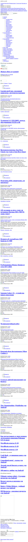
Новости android (7, 52)
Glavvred (10, 95)
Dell (1, 255)
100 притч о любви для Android (12, 470)
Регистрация (3, 539)
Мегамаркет (6, 60)
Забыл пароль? (10, 539)
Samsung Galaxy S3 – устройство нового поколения (12, 294)
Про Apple (5, 47)
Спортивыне (9, 27)
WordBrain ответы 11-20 (9, 446)
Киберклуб (3, 66)
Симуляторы (9, 30)
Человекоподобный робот (10, 324)
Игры (5, 8)
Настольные (9, 25)
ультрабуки (5, 255)
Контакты (6, 3)
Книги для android (7, 48)
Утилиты (8, 46)
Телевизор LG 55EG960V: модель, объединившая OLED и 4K (13, 121)
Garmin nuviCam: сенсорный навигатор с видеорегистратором (13, 92)
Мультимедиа (9, 42)
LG (1, 141)
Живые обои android (8, 9)
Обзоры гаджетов (7, 53)
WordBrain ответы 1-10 (9, 449)
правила (17, 531)
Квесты (7, 23)
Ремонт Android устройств (12, 58)
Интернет (8, 41)
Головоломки (9, 35)
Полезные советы (10, 57)
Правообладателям (5, 526)
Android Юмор (6, 54)
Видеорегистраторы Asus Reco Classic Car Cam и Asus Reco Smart (13, 151)
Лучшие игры (10, 8)
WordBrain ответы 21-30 (10, 443)
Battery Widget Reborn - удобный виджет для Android (13, 487)
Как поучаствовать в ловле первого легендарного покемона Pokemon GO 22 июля (14, 438)
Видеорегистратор (7, 171)
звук (11, 230)
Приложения (17, 8)
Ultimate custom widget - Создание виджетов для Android (13, 477)
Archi (9, 269)
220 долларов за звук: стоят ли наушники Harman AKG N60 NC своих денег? (13, 212)
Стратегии (8, 29)
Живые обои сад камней (10, 72)
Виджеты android (18, 9)
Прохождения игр (8, 10)
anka (9, 410)
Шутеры (8, 31)
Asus (2, 171)
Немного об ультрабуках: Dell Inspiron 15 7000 (11, 240)
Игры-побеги (9, 36)
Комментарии (12, 3)
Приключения (9, 26)
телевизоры (5, 141)
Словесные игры (10, 37)
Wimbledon (9, 427)
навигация (6, 111)
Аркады (8, 20)
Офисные (8, 45)
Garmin (2, 111)
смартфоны (3, 201)
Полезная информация (18, 10)
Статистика (18, 3)
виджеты (5, 524)
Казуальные (8, 21)
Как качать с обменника (6, 527)
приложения (3, 427)
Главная (2, 3)
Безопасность (9, 40)
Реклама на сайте (4, 525)
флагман (8, 201)
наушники (7, 230)
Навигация (8, 43)
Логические (8, 24)
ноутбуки (11, 255)
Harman (2, 230)
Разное (5, 12)
